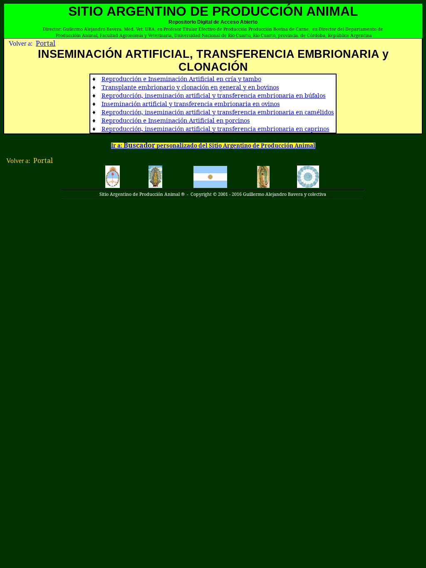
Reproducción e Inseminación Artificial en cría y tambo (181, 78)
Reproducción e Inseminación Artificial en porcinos (176, 120)
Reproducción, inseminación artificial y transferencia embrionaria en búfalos (214, 95)
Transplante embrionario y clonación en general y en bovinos (190, 87)
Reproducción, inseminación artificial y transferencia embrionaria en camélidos (218, 112)
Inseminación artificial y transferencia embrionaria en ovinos (191, 103)
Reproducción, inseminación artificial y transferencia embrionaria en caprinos (215, 128)
